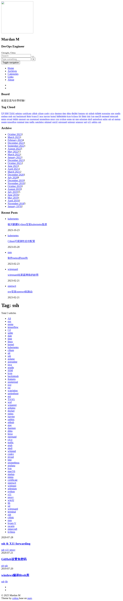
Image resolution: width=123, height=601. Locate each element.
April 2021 (13, 169)
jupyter (47, 116)
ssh (109, 119)
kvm (69, 116)
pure (29, 598)
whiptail (48, 122)
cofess (15, 598)
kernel (53, 116)
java (41, 116)
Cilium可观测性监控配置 (21, 241)
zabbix (95, 122)
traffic (32, 122)
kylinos (74, 116)
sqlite (105, 119)
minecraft (114, 116)
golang (98, 113)
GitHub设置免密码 (14, 559)
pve (57, 119)
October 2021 (15, 163)
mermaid (105, 116)
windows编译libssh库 (15, 575)
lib (80, 116)
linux (84, 116)
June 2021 (13, 166)
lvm (92, 116)
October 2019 (15, 186)
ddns (69, 113)
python (63, 119)
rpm (77, 119)
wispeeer (79, 122)
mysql (9, 119)
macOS (98, 116)
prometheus (45, 119)
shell (90, 119)
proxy (53, 119)
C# (2, 113)
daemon (58, 113)
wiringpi (71, 122)
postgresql (34, 119)
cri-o (52, 113)
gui (14, 116)
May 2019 (13, 197)
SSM (6, 113)
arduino (18, 113)
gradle (117, 113)
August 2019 (14, 189)
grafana (4, 116)
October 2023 (15, 134)
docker (75, 113)
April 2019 (13, 200)
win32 (55, 122)
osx (27, 119)
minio (3, 119)
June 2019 (13, 194)
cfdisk (34, 113)
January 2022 (14, 157)
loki (88, 116)
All (9, 318)
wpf (85, 122)
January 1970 (14, 206)
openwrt (22, 119)
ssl (113, 119)
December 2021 (16, 160)
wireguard (62, 122)
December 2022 (16, 143)
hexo (29, 116)
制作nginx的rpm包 (18, 258)
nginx (15, 119)
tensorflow (11, 122)
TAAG (12, 113)
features (81, 113)
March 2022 (14, 154)
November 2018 (16, 203)
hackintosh (21, 116)
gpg (112, 113)
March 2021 (14, 171)
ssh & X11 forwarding (15, 543)
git (87, 113)
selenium (83, 119)
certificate (27, 113)
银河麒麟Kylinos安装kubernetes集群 (27, 224)
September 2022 (16, 145)
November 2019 (16, 183)
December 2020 (16, 174)
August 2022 (14, 148)
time (27, 122)
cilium (41, 113)
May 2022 (13, 151)
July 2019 (13, 192)
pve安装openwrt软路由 (20, 291)
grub (10, 116)
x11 (89, 122)
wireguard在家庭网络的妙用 (23, 274)
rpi (73, 119)
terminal (20, 122)
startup (117, 119)
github (91, 113)
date (64, 113)
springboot (97, 119)
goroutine (106, 113)
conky (47, 113)
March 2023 (14, 137)
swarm (4, 122)
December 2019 (16, 180)
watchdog (39, 122)
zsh (99, 122)
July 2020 (13, 177)
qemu (69, 119)
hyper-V (35, 116)
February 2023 (15, 140)
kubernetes (61, 116)
